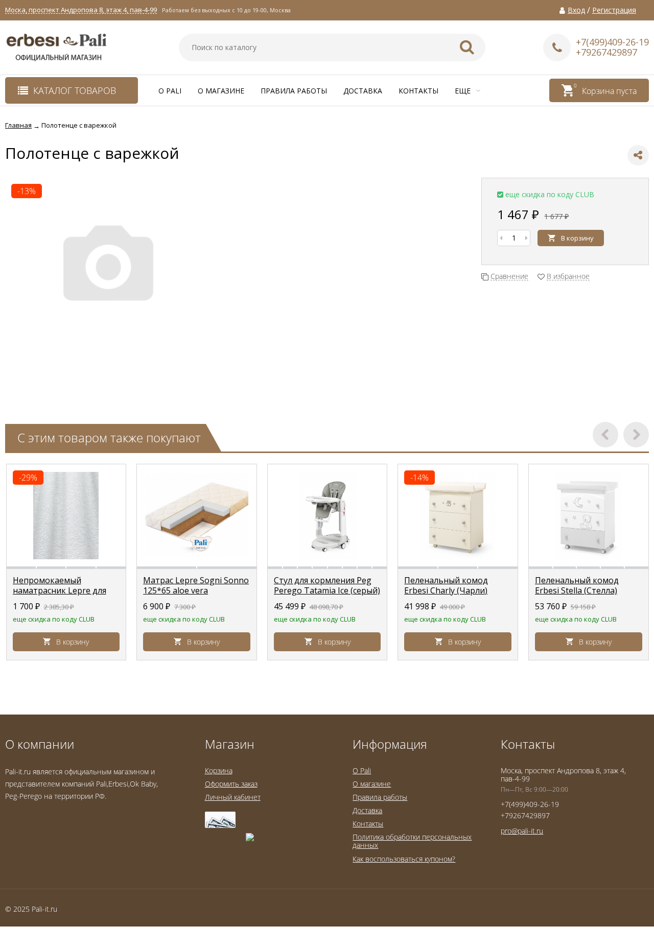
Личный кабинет (233, 797)
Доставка (362, 91)
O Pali (169, 91)
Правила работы (294, 91)
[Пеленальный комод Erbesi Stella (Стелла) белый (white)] (588, 515)
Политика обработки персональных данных (412, 841)
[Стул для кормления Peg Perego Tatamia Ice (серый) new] (327, 515)
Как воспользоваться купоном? (404, 859)
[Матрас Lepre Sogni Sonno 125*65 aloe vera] (196, 515)
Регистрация (614, 10)
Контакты (418, 91)
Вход (576, 10)
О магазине (221, 91)
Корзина (218, 770)
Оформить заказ (231, 784)
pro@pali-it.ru (522, 831)
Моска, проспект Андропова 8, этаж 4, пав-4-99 (81, 10)
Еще (464, 91)
